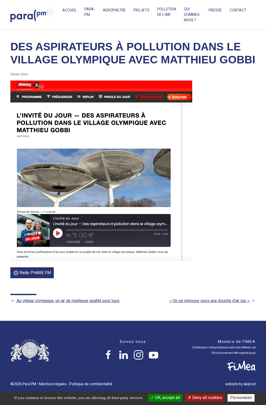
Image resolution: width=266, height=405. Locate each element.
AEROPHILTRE (114, 10)
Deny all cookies (206, 398)
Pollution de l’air (166, 11)
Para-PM (89, 11)
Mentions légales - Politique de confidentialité (75, 384)
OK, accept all (167, 398)
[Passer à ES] (259, 10)
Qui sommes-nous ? (192, 14)
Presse (215, 10)
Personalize (241, 398)
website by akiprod (240, 384)
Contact (238, 10)
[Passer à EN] (254, 10)
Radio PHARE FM (34, 273)
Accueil (69, 10)
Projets (141, 10)
